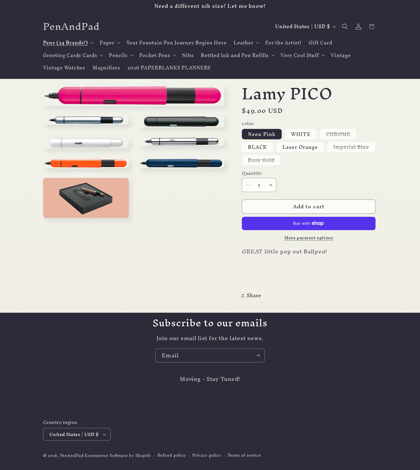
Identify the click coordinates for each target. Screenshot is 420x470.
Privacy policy (206, 455)
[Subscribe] (257, 355)
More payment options (308, 237)
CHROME (341, 134)
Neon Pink (261, 134)
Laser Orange (300, 147)
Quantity (252, 173)
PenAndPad (72, 456)
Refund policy (172, 455)
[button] (67, 42)
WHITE (301, 134)
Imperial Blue (354, 147)
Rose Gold (264, 160)
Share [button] (254, 295)
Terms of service (244, 455)
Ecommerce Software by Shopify (118, 456)
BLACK (257, 147)
